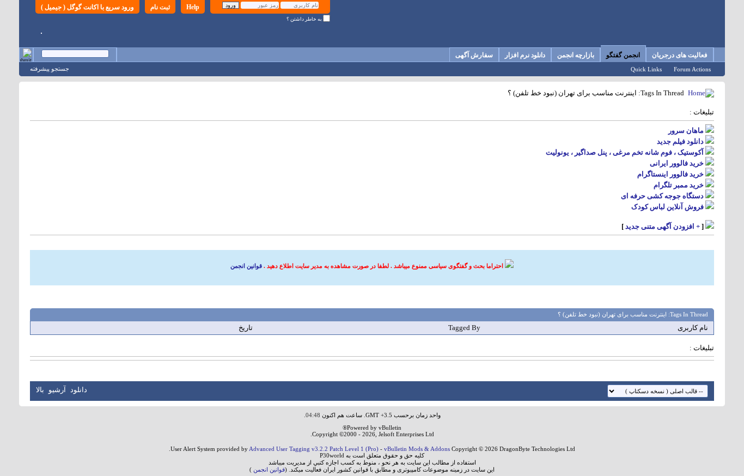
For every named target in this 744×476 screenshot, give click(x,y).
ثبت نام (160, 7)
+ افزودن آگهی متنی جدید (662, 226)
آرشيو (57, 390)
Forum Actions (692, 69)
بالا (40, 390)
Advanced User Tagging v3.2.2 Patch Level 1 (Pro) (314, 449)
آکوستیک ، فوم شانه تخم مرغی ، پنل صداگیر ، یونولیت (625, 152)
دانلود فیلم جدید (680, 141)
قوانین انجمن (246, 266)
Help (192, 7)
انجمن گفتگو (623, 55)
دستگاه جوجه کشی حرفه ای (662, 196)
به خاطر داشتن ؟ (304, 19)
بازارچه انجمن (575, 55)
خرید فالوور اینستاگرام (670, 174)
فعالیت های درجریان (680, 55)
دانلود (78, 390)
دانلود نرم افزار (525, 55)
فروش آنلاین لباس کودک (667, 207)
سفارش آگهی (474, 55)
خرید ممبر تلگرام (679, 185)
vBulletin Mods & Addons (417, 449)
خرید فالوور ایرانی (677, 163)
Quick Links (646, 69)
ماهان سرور (686, 130)
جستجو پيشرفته (49, 68)
